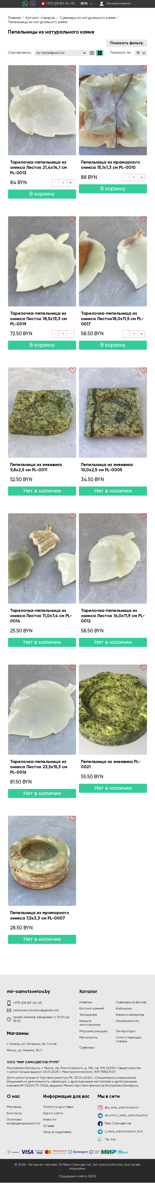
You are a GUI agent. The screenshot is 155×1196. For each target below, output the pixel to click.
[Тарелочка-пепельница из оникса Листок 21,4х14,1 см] (42, 110)
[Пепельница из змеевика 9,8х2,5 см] (42, 412)
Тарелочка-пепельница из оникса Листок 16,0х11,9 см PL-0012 (113, 616)
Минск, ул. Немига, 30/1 (24, 1050)
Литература (125, 1031)
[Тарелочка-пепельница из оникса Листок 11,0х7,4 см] (42, 558)
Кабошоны (124, 1008)
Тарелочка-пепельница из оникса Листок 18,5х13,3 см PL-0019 (38, 318)
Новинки (86, 1002)
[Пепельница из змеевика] (113, 710)
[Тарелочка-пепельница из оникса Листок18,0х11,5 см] (113, 261)
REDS (92, 1176)
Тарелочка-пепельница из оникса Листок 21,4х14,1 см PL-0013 (38, 167)
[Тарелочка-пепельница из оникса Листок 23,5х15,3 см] (42, 710)
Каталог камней (92, 1008)
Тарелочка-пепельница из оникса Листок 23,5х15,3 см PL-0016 (38, 767)
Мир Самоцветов (118, 1123)
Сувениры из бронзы (131, 1002)
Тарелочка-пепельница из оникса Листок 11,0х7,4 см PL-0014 (41, 616)
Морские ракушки (93, 1031)
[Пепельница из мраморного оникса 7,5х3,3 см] (42, 861)
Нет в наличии (42, 491)
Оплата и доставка (58, 1107)
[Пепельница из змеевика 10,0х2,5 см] (113, 412)
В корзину (42, 194)
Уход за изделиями (57, 1132)
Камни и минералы (130, 1015)
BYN (84, 3)
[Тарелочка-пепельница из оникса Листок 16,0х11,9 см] (113, 558)
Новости (49, 1119)
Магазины (14, 1107)
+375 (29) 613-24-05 (60, 3)
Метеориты (88, 1037)
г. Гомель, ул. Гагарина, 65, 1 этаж (32, 1044)
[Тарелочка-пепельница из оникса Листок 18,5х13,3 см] (42, 261)
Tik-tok (110, 1139)
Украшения (88, 1015)
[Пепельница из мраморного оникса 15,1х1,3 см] (113, 110)
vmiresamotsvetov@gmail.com (36, 1010)
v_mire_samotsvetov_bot (124, 1131)
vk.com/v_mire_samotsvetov (126, 1115)
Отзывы (48, 1126)
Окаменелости (127, 1021)
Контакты (14, 1113)
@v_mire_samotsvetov (122, 1107)
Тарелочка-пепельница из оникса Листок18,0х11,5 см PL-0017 (112, 318)
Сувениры (87, 1047)
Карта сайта (53, 1113)
